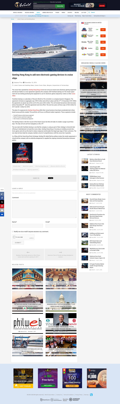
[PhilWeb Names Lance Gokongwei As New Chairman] (93, 99)
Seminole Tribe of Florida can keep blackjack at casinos (60, 256)
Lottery (83, 12)
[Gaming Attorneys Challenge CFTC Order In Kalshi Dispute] (93, 116)
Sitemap (86, 394)
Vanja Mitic (24, 286)
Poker (57, 12)
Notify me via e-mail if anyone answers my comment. (31, 231)
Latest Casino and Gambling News (24, 85)
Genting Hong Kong (33, 110)
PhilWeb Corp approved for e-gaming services (27, 329)
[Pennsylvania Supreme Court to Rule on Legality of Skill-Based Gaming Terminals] (61, 268)
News (38, 12)
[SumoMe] (2, 214)
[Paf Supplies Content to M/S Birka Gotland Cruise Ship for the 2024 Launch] (27, 290)
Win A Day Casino (90, 42)
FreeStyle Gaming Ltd (19, 169)
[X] (2, 202)
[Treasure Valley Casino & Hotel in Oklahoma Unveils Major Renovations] (27, 268)
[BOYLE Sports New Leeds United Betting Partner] (85, 242)
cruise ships (17, 166)
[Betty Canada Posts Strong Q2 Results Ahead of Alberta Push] (85, 208)
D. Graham (56, 353)
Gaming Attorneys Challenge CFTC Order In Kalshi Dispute (41, 15)
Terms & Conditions (69, 394)
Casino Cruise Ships (40, 85)
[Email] (2, 210)
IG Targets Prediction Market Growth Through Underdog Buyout (97, 265)
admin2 (92, 220)
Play (103, 29)
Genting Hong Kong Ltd (35, 90)
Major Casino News (86, 16)
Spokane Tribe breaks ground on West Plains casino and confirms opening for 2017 (28, 256)
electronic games (28, 166)
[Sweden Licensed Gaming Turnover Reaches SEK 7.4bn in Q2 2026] (93, 133)
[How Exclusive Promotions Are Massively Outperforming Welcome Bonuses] (85, 216)
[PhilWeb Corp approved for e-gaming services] (27, 313)
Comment (15, 197)
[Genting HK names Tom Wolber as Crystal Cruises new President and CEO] (61, 313)
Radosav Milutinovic (23, 309)
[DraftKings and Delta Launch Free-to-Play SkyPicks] (85, 234)
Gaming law (70, 16)
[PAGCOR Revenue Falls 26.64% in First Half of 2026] (85, 250)
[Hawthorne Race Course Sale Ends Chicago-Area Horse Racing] (85, 225)
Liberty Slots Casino (90, 29)
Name (14, 222)
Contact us (59, 394)
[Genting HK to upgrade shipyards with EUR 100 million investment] (27, 335)
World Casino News (50, 394)
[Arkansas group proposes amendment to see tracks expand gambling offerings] (61, 290)
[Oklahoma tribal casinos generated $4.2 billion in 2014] (61, 335)
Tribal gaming (78, 16)
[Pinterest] (2, 206)
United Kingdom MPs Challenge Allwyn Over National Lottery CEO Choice (93, 92)
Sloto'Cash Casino (90, 36)
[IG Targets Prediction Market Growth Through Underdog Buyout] (85, 265)
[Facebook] (2, 198)
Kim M (56, 331)
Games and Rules (47, 12)
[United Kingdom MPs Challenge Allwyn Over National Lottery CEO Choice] (93, 82)
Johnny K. (89, 80)
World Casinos (17, 12)
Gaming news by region (99, 16)
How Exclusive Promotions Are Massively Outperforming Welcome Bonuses (97, 216)
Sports (70, 12)
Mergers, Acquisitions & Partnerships (58, 85)
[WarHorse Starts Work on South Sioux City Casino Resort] (93, 65)
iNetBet (90, 48)
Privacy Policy (78, 394)
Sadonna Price (18, 82)
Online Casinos (29, 12)
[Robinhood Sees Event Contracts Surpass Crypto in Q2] (85, 257)
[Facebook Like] (2, 194)
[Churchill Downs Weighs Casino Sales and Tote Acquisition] (85, 200)
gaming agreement (33, 169)
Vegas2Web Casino (90, 54)
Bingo (63, 12)
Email (48, 222)
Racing (77, 12)
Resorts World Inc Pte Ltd (58, 166)
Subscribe (60, 6)
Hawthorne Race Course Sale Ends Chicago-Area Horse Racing (97, 225)
